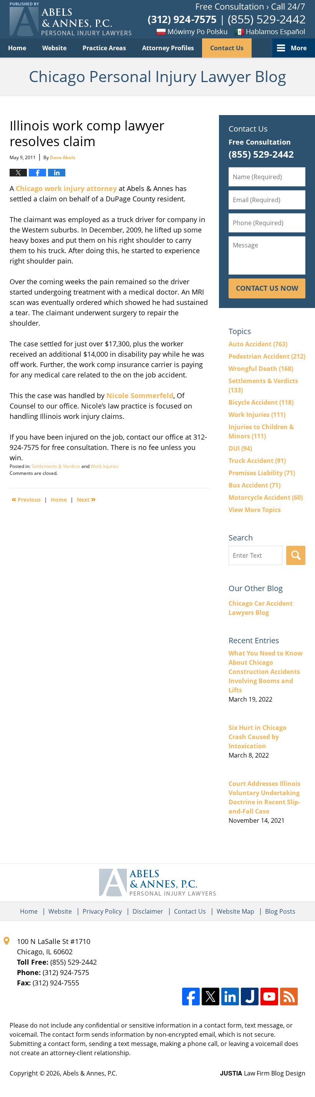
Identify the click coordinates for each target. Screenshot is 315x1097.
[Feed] (289, 996)
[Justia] (250, 996)
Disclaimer (148, 911)
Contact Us (227, 48)
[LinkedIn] (230, 996)
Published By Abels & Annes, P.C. (226, 19)
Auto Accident (258, 344)
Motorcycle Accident (266, 497)
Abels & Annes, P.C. (90, 1073)
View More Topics (255, 510)
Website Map (235, 911)
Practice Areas (104, 48)
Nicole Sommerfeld (139, 395)
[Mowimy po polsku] (178, 31)
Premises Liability (262, 473)
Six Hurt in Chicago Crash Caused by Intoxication (258, 736)
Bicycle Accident (261, 402)
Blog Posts (280, 911)
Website (54, 48)
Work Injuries (105, 466)
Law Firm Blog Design (262, 1073)
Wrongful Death (261, 368)
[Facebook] (191, 996)
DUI (240, 448)
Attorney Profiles (168, 48)
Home (17, 48)
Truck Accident (257, 460)
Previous (26, 499)
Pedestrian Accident (267, 356)
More (299, 48)
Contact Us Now (267, 288)
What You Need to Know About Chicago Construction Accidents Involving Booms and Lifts (266, 671)
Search (295, 555)
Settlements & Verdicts (56, 466)
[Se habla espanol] (267, 31)
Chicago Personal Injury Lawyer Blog (70, 19)
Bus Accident (254, 485)
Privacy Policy (102, 911)
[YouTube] (269, 996)
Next (86, 499)
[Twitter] (210, 996)
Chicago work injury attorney (66, 188)
